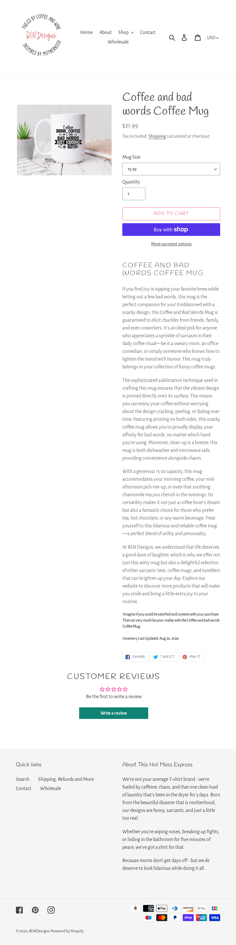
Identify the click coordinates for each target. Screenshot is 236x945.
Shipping (157, 136)
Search (22, 779)
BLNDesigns (39, 931)
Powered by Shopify (67, 931)
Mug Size (131, 157)
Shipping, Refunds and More (66, 779)
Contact (23, 788)
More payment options (171, 244)
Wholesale (50, 788)
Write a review (113, 713)
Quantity (131, 182)
